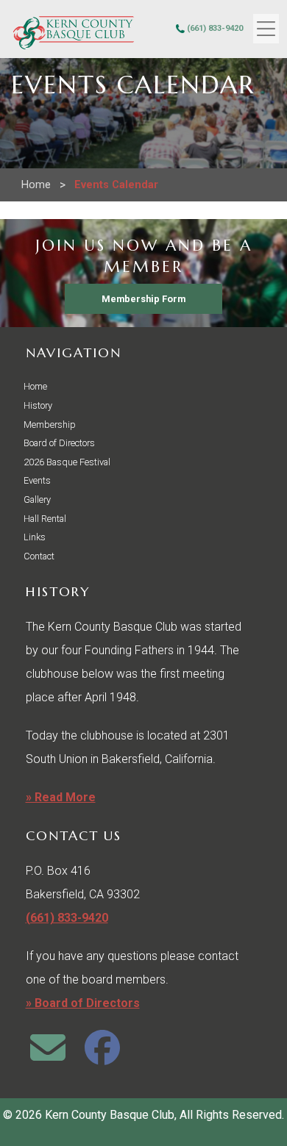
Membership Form (143, 298)
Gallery (37, 499)
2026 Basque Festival (67, 462)
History (38, 405)
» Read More (61, 797)
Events (37, 480)
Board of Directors (59, 442)
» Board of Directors (83, 1003)
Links (35, 536)
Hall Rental (45, 518)
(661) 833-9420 (215, 28)
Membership (50, 424)
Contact (39, 556)
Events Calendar (116, 185)
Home (36, 185)
